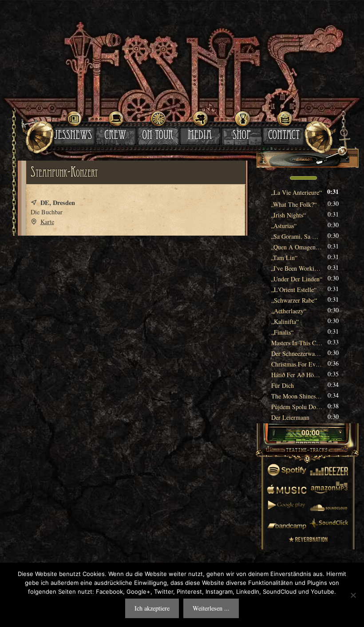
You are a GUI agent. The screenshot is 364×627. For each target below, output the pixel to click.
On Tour (157, 136)
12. (288, 310)
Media (200, 136)
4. (284, 225)
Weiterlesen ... (211, 608)
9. (296, 279)
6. (296, 247)
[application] (307, 179)
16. (296, 353)
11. (294, 300)
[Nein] (352, 595)
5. (296, 236)
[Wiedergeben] (293, 433)
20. (296, 396)
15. (296, 342)
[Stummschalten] (278, 178)
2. (294, 204)
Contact (284, 136)
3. (288, 215)
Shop (242, 136)
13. (285, 321)
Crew (115, 136)
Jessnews (73, 136)
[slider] (303, 177)
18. (296, 374)
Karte (47, 221)
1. (296, 192)
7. (284, 257)
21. (296, 406)
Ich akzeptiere (152, 608)
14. (282, 332)
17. (296, 364)
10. (294, 289)
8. (296, 268)
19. (282, 385)
